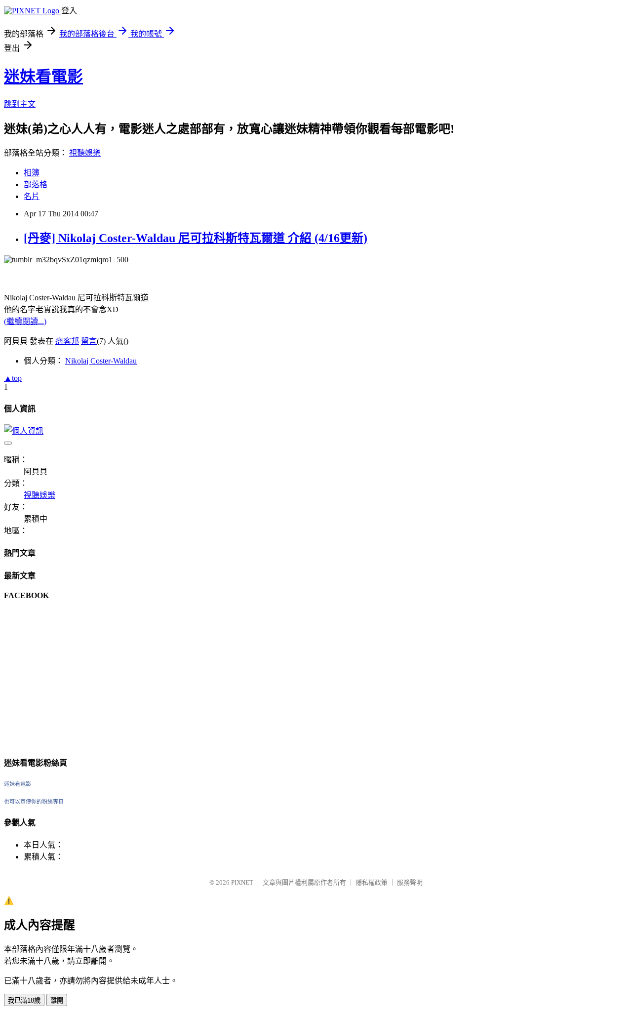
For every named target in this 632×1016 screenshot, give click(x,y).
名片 (32, 196)
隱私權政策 (372, 882)
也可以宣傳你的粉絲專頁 (34, 802)
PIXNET (242, 882)
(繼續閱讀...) (25, 321)
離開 (56, 1000)
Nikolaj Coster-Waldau (101, 361)
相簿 (32, 172)
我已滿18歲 (24, 1000)
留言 (89, 341)
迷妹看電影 (43, 76)
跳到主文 (20, 104)
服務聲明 (410, 882)
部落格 (35, 184)
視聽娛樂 (85, 153)
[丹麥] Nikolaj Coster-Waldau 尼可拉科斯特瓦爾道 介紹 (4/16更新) (195, 238)
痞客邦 (67, 341)
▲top (13, 378)
